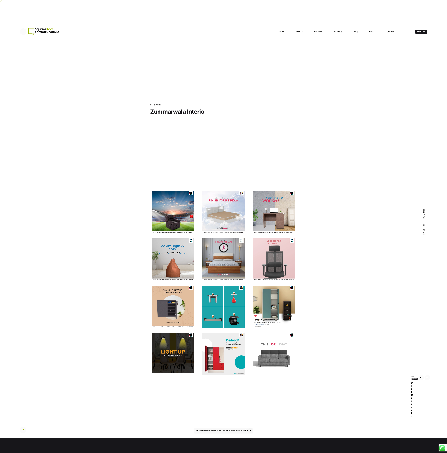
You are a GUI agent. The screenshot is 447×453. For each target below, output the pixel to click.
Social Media (155, 105)
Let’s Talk (421, 31)
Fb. (424, 224)
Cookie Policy (242, 430)
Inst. (424, 211)
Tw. (424, 217)
